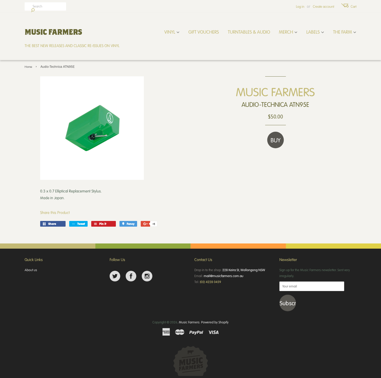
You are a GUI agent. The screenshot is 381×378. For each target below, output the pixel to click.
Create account (323, 6)
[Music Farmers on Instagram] (147, 276)
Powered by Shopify (215, 322)
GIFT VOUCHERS (203, 32)
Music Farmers (189, 322)
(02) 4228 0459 (210, 281)
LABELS (313, 32)
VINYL (170, 32)
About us (31, 270)
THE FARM (343, 32)
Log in (300, 6)
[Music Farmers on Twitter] (115, 276)
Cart (353, 6)
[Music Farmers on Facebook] (131, 276)
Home (28, 67)
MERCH (286, 32)
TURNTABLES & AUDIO (249, 32)
